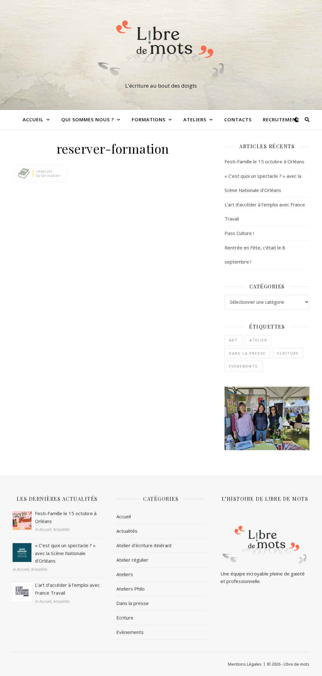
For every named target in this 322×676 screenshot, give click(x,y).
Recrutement (281, 119)
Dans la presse (247, 353)
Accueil (33, 119)
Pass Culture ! (239, 233)
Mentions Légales (245, 664)
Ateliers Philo (130, 589)
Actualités (126, 531)
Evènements (243, 366)
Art (233, 340)
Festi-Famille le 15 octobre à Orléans (264, 161)
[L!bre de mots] (161, 49)
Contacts (238, 119)
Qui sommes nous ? (87, 119)
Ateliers (124, 574)
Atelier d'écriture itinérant (144, 545)
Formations (148, 119)
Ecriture (288, 353)
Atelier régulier (132, 560)
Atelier (258, 340)
